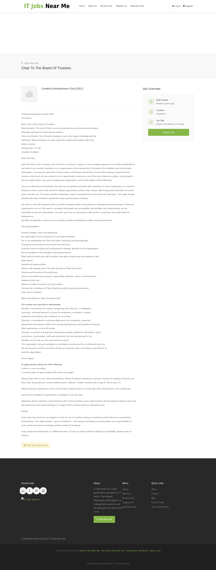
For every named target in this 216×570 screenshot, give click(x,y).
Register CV (121, 6)
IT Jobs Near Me (104, 519)
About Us (92, 6)
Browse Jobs (106, 6)
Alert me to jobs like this (37, 445)
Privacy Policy (157, 502)
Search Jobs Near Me (89, 550)
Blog (153, 498)
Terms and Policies (160, 507)
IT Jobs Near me (29, 63)
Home (82, 6)
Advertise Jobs (137, 6)
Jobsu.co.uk (155, 550)
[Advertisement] (108, 32)
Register (189, 6)
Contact (155, 493)
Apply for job (168, 132)
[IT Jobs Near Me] (46, 7)
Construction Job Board (137, 550)
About (154, 489)
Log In (177, 6)
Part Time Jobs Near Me (112, 550)
